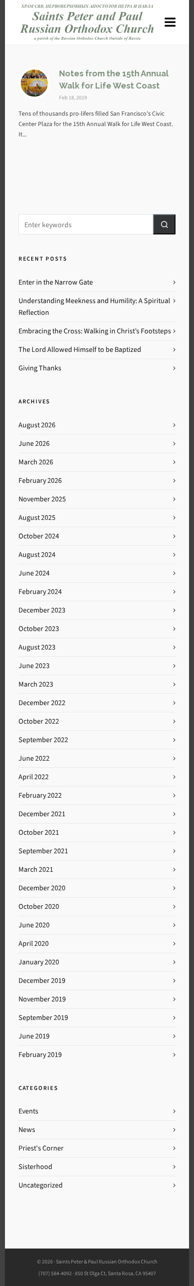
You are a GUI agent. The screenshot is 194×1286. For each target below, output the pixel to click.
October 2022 (38, 721)
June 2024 (34, 573)
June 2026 (34, 443)
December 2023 (41, 610)
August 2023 (36, 647)
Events (28, 1111)
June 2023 (34, 665)
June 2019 (34, 1036)
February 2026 (40, 480)
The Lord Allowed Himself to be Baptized (79, 349)
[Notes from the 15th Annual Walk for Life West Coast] (34, 83)
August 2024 (36, 554)
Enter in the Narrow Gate (55, 282)
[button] (164, 224)
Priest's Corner (41, 1148)
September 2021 (43, 851)
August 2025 (36, 517)
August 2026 (36, 425)
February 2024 (40, 591)
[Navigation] (170, 22)
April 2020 (33, 943)
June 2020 (34, 925)
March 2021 (35, 869)
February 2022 (40, 795)
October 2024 (38, 536)
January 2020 (38, 962)
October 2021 (38, 832)
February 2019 (40, 1054)
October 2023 (38, 628)
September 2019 (43, 1017)
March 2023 (35, 684)
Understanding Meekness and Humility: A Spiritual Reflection (94, 306)
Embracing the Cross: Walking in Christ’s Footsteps (94, 331)
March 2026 (35, 462)
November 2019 (42, 999)
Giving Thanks (39, 368)
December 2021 (41, 813)
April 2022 (33, 776)
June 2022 (34, 758)
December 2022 (41, 702)
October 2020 (38, 906)
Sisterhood (35, 1166)
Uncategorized (40, 1185)
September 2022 (43, 739)
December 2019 (41, 980)
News (26, 1129)
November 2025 (42, 499)
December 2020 (41, 888)
